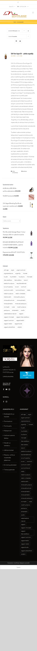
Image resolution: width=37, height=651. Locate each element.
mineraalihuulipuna (19, 297)
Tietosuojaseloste (9, 470)
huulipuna (21, 277)
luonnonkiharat (20, 290)
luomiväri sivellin (8, 290)
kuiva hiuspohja (8, 287)
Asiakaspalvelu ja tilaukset (9, 415)
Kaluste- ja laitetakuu (7, 444)
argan (12, 270)
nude (13, 307)
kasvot (26, 280)
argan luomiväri (21, 270)
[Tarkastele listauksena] (20, 41)
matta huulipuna (8, 293)
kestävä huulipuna (9, 283)
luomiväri (23, 287)
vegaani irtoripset (9, 317)
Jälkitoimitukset (9, 450)
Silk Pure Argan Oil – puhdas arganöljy (22, 53)
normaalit (6, 307)
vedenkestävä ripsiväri (10, 313)
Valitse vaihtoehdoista (15, 172)
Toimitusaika (7, 426)
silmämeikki (15, 310)
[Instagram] (9, 389)
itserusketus (17, 280)
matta (28, 290)
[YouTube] (6, 389)
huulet (6, 277)
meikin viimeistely (20, 293)
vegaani (21, 313)
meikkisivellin (7, 297)
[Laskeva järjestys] (28, 31)
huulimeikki (13, 277)
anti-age (6, 270)
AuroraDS (27, 563)
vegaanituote (18, 323)
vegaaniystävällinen (9, 327)
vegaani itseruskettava (22, 317)
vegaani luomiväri (9, 320)
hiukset (25, 273)
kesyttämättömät (21, 283)
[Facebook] (3, 389)
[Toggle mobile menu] (33, 13)
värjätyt (19, 327)
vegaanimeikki (20, 320)
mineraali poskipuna (20, 303)
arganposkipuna (8, 273)
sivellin (23, 310)
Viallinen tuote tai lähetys (9, 436)
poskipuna (7, 310)
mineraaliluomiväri (9, 300)
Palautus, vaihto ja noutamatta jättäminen (9, 457)
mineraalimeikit (21, 300)
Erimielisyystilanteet (10, 465)
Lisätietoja (25, 171)
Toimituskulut (8, 421)
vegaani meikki (8, 323)
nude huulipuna (21, 307)
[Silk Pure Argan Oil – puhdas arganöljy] (6, 56)
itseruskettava (8, 280)
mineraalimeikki (8, 303)
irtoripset (29, 277)
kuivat (17, 287)
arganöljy (18, 273)
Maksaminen (8, 431)
